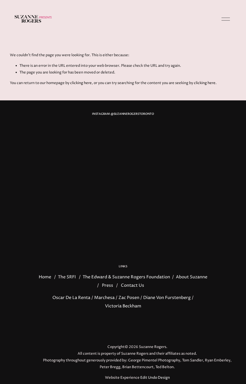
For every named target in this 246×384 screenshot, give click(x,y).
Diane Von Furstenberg (167, 298)
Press (107, 285)
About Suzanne (191, 277)
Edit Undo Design (155, 377)
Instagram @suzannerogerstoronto (123, 114)
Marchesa (104, 298)
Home (45, 277)
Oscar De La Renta (71, 298)
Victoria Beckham (123, 306)
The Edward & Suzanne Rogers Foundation (126, 277)
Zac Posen (128, 298)
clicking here (81, 83)
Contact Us (132, 285)
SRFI (71, 277)
